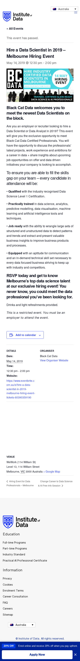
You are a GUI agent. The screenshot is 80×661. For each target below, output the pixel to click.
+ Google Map (51, 471)
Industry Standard (14, 554)
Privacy (7, 578)
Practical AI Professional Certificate (25, 560)
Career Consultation (15, 596)
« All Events (15, 28)
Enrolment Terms (13, 590)
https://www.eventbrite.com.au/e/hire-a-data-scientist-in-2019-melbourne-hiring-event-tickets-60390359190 (21, 389)
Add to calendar (26, 335)
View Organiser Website (54, 360)
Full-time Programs (14, 542)
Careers (8, 608)
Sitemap (8, 614)
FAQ (5, 602)
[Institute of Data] (17, 16)
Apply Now (37, 654)
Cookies (8, 584)
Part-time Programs (15, 548)
